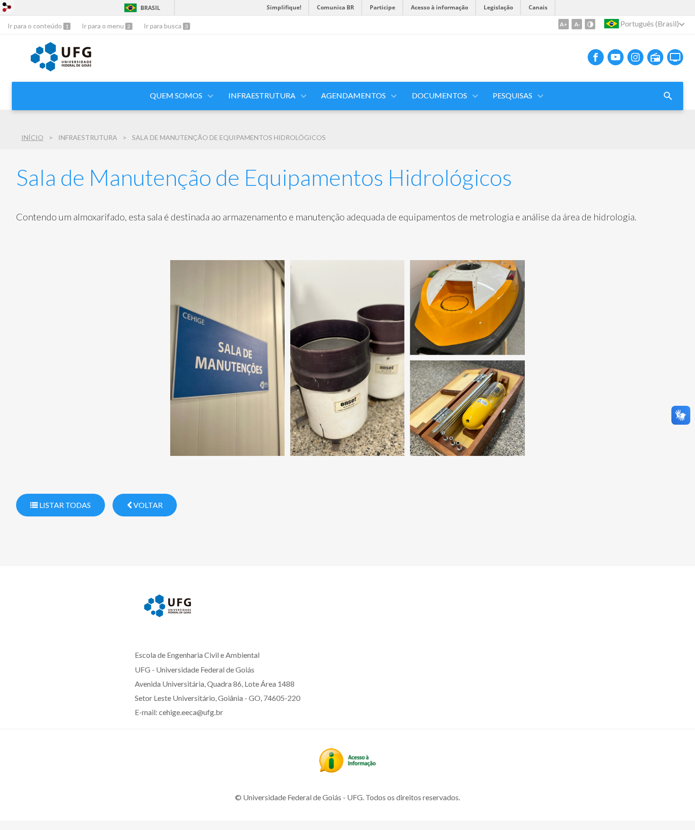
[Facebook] (596, 57)
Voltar (147, 504)
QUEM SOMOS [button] (176, 95)
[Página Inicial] (61, 68)
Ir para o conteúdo (35, 26)
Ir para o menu (103, 26)
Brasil (150, 8)
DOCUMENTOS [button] (439, 95)
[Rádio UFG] (655, 57)
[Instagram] (635, 57)
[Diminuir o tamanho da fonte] (577, 24)
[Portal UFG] (167, 614)
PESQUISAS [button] (512, 95)
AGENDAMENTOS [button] (353, 95)
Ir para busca (163, 26)
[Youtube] (616, 57)
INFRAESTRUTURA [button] (261, 95)
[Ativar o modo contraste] (590, 24)
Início (32, 137)
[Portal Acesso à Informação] (347, 769)
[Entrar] (7, 8)
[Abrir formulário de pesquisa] (668, 96)
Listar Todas (64, 504)
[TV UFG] (675, 57)
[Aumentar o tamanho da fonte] (563, 24)
